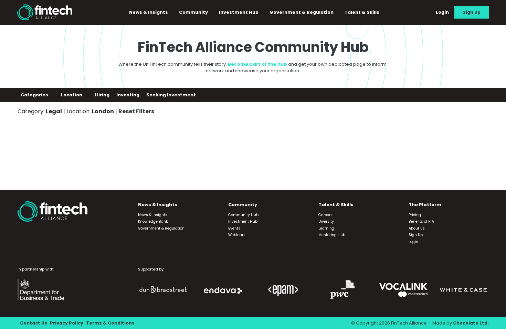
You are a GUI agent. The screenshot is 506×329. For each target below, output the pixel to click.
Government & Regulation (302, 12)
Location (72, 95)
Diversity (326, 221)
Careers (325, 214)
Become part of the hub (257, 64)
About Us (417, 228)
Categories (35, 95)
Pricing (415, 214)
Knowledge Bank (153, 221)
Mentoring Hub (331, 234)
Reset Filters (136, 111)
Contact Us (33, 323)
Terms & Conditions (110, 323)
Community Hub (243, 214)
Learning (326, 228)
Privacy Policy (66, 323)
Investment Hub (239, 12)
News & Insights (152, 214)
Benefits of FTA (421, 221)
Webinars (236, 234)
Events (234, 228)
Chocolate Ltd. (471, 323)
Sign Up (472, 12)
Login (442, 12)
